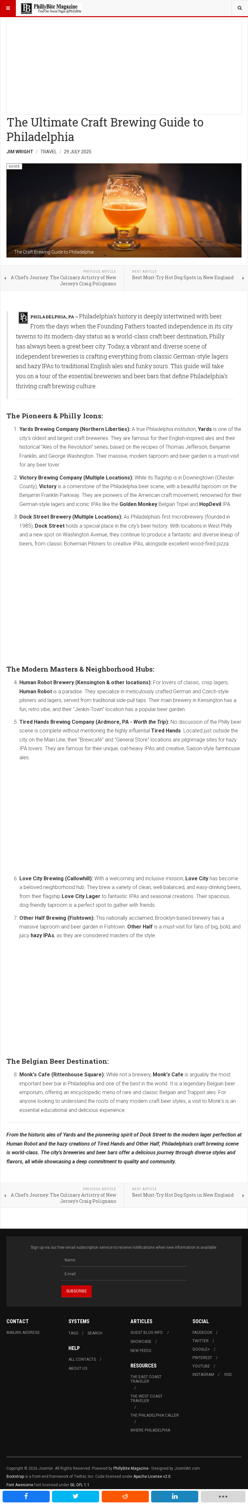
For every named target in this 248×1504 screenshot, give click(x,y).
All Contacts (82, 1359)
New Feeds (140, 1350)
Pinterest (202, 1358)
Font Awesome (19, 1485)
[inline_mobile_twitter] (75, 1496)
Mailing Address (22, 1332)
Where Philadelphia (150, 1430)
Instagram (203, 1374)
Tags (73, 1333)
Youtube (201, 1366)
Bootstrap (15, 1476)
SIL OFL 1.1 (79, 1485)
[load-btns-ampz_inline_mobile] (223, 1496)
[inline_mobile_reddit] (125, 1496)
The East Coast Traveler (145, 1379)
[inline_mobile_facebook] (26, 1496)
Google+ (201, 1349)
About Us (77, 1368)
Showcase (140, 1341)
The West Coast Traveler (146, 1398)
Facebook (202, 1332)
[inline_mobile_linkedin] (174, 1496)
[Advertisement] (124, 65)
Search (95, 1333)
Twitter (200, 1341)
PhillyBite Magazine (131, 1468)
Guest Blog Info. (146, 1332)
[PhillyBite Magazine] (51, 8)
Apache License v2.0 (151, 1476)
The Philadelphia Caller (154, 1415)
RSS (228, 1374)
